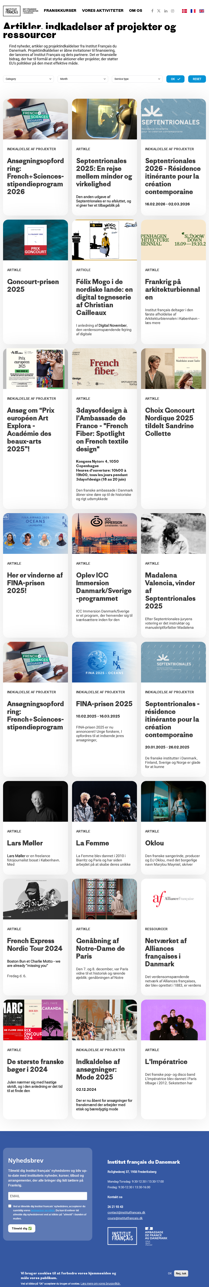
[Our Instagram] (172, 11)
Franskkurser (60, 11)
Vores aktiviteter (102, 11)
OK (170, 1273)
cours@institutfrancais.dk (125, 1218)
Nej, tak (181, 1273)
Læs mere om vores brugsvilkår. (101, 1283)
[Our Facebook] (152, 11)
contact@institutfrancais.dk (126, 1212)
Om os (135, 11)
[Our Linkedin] (165, 11)
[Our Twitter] (158, 11)
